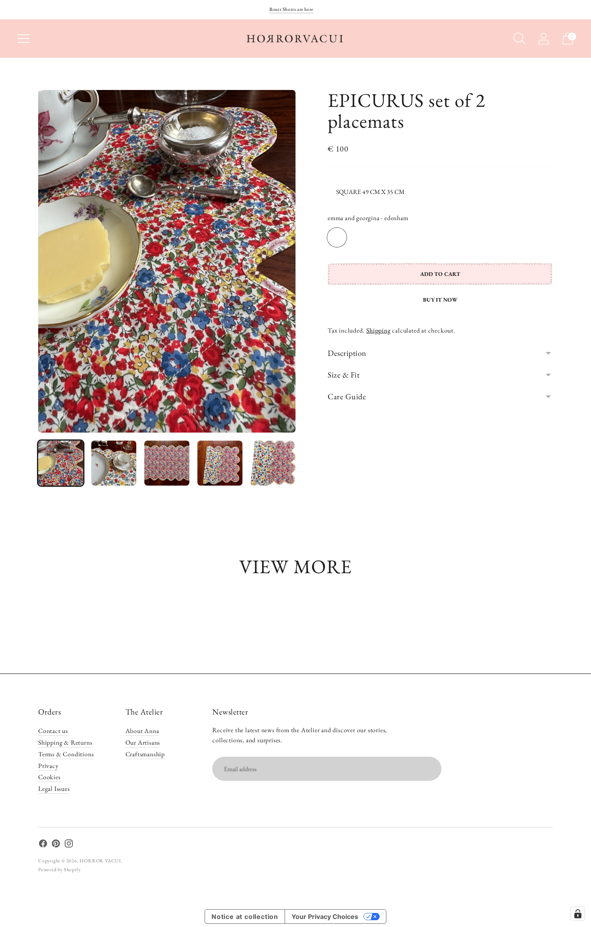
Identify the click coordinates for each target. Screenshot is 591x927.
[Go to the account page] (543, 38)
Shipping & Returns (65, 742)
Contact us (53, 731)
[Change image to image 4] (219, 463)
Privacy (48, 766)
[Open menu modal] (23, 38)
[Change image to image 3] (166, 463)
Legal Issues (54, 788)
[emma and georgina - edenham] (337, 237)
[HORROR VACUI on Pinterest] (56, 845)
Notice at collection (244, 917)
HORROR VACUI (100, 861)
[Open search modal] (519, 38)
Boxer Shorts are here (291, 9)
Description (347, 353)
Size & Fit (343, 375)
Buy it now (440, 299)
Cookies (49, 777)
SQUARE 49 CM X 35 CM (370, 192)
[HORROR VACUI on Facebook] (43, 845)
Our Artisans (142, 742)
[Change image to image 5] (273, 463)
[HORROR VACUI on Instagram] (69, 845)
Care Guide (347, 396)
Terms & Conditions (66, 754)
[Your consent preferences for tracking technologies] (578, 914)
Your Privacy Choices (324, 917)
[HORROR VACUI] (295, 38)
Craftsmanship (145, 754)
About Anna (142, 731)
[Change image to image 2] (113, 463)
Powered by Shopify (59, 869)
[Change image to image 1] (60, 463)
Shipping (378, 330)
